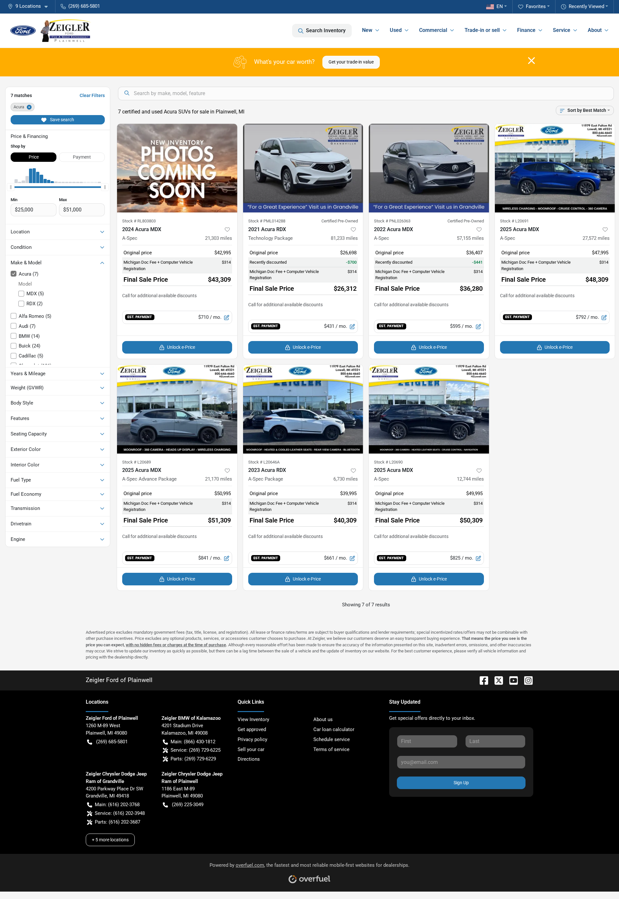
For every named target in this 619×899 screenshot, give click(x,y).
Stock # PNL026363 (392, 221)
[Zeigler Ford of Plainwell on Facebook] (481, 680)
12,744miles (470, 479)
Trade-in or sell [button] (482, 30)
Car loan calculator (333, 729)
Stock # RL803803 (139, 221)
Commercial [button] (433, 30)
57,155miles (470, 238)
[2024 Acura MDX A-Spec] (177, 168)
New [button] (367, 30)
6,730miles (345, 479)
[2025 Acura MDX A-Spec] (555, 168)
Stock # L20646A (264, 462)
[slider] (11, 187)
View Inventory (253, 719)
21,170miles (218, 479)
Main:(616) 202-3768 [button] (117, 804)
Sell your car (251, 749)
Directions (249, 759)
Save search (61, 119)
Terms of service (331, 749)
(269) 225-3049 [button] (187, 804)
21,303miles (218, 238)
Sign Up (461, 782)
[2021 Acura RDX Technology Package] (303, 168)
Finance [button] (526, 30)
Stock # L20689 (136, 462)
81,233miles (344, 238)
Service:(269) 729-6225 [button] (196, 750)
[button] (30, 6)
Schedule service (331, 739)
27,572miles (596, 238)
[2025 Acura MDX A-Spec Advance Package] (177, 409)
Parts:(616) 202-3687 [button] (117, 822)
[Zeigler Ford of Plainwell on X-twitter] (496, 680)
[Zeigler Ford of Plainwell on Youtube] (511, 680)
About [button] (595, 30)
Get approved (252, 729)
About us (323, 719)
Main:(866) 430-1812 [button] (193, 742)
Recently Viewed (586, 6)
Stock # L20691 (514, 221)
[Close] (531, 60)
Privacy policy (252, 739)
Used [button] (396, 30)
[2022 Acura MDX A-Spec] (429, 168)
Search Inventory (326, 30)
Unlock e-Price (181, 347)
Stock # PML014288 (266, 221)
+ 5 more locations (110, 839)
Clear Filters (92, 95)
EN (499, 6)
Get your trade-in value (351, 61)
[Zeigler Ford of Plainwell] (50, 30)
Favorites (536, 6)
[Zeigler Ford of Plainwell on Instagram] (525, 680)
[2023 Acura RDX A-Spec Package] (303, 409)
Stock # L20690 (388, 462)
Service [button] (561, 30)
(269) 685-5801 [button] (84, 6)
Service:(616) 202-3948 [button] (120, 813)
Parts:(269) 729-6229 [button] (193, 759)
